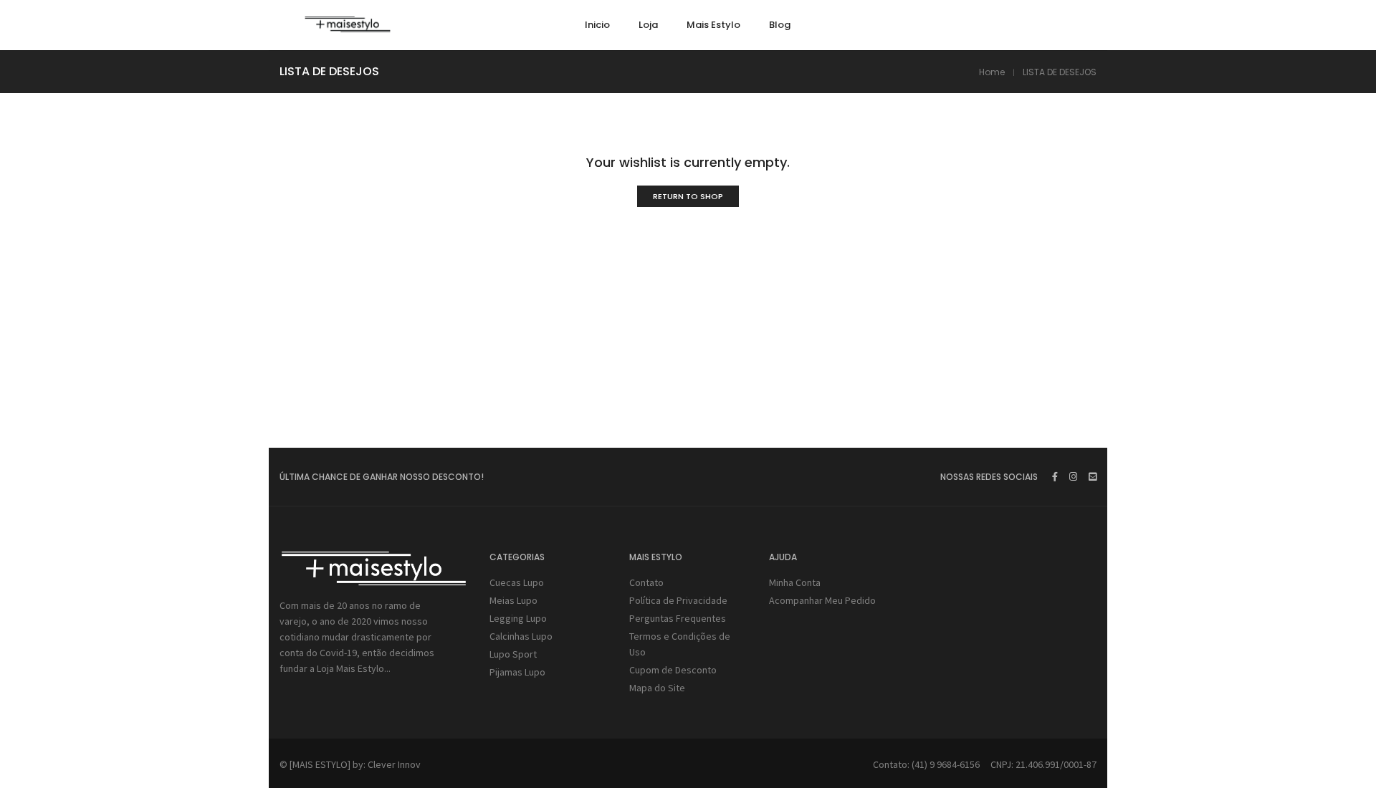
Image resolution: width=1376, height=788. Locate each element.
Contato (646, 582)
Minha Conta (795, 582)
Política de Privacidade (678, 600)
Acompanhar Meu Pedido (822, 600)
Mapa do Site (657, 687)
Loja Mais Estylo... (354, 668)
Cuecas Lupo (516, 582)
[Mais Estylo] (348, 26)
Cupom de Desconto (673, 669)
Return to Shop (688, 196)
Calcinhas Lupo (521, 636)
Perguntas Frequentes (677, 618)
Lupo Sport (513, 654)
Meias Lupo (513, 600)
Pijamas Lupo (517, 672)
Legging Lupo (518, 618)
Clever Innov (394, 764)
